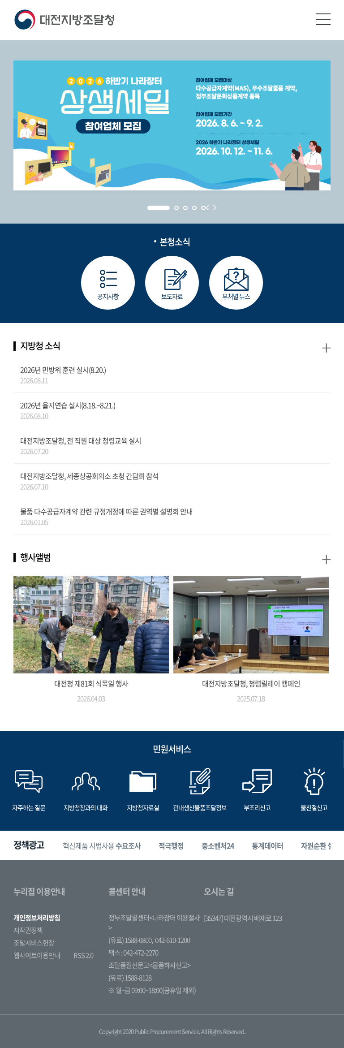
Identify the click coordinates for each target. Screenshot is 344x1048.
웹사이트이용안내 (36, 955)
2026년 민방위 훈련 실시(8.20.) (63, 369)
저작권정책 (28, 930)
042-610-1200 (172, 940)
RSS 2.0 (83, 955)
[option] (102, 845)
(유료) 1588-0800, (130, 940)
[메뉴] (323, 19)
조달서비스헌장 (33, 943)
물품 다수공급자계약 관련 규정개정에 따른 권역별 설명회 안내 (106, 511)
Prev (207, 207)
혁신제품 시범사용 (102, 845)
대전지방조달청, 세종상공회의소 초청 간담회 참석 (89, 475)
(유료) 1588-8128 (129, 978)
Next (214, 207)
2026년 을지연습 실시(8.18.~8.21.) (67, 405)
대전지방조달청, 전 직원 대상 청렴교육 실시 (80, 440)
